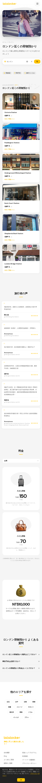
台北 (8, 702)
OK (21, 780)
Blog (5, 756)
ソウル (30, 712)
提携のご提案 (8, 763)
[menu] (37, 4)
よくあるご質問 (9, 760)
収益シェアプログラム (29, 753)
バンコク (16, 717)
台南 (25, 702)
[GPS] (27, 62)
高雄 (33, 702)
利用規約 (25, 756)
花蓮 (9, 707)
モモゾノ (31, 707)
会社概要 (6, 753)
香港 (21, 712)
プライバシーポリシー (29, 763)
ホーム (4, 42)
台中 (16, 702)
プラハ (27, 717)
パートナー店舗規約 (28, 760)
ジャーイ (19, 707)
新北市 (12, 712)
